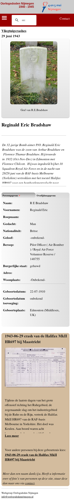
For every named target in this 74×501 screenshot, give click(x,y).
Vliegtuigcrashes (13, 30)
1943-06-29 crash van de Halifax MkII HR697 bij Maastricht (36, 338)
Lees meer (12, 435)
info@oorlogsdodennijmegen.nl (17, 496)
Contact (65, 18)
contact (29, 483)
